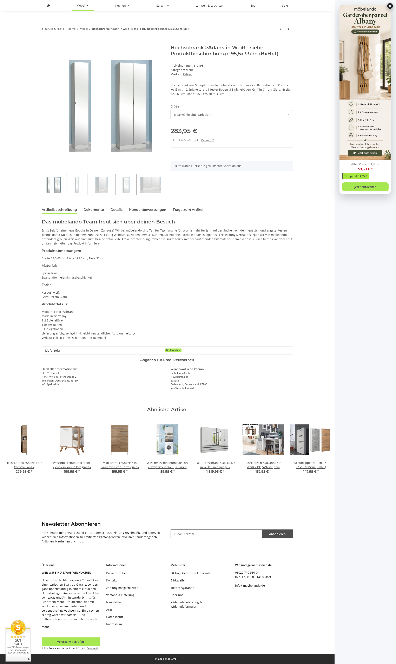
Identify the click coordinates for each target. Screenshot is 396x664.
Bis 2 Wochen (173, 350)
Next (324, 455)
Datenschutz (115, 617)
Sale (285, 5)
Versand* (207, 140)
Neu (253, 5)
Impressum (114, 624)
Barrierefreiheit (117, 573)
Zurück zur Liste (54, 29)
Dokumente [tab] (94, 210)
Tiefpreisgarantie (182, 588)
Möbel (190, 70)
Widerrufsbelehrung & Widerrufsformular (186, 604)
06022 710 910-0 (246, 572)
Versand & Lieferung (120, 595)
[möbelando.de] (48, 5)
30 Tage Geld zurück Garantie (191, 573)
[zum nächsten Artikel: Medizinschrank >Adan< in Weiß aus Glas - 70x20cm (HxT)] (288, 28)
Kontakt (111, 580)
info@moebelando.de (250, 585)
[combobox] (232, 114)
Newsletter (113, 602)
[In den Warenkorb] (45, 42)
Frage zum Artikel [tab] (188, 210)
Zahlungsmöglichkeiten (122, 588)
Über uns (177, 595)
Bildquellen (178, 580)
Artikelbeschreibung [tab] (59, 210)
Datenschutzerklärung (108, 533)
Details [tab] (117, 210)
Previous (10, 455)
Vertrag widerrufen (70, 642)
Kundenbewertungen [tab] (147, 210)
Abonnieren (277, 534)
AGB (109, 610)
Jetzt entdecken (365, 187)
